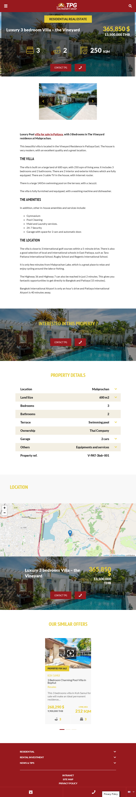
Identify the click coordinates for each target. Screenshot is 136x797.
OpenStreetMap (118, 555)
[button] (62, 729)
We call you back (94, 792)
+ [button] (4, 508)
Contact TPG (60, 67)
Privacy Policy (68, 783)
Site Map (68, 779)
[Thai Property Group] (68, 6)
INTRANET (68, 775)
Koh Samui (54, 675)
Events (31, 792)
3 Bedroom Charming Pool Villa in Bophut (67, 681)
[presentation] (43, 101)
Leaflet (106, 555)
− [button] (4, 513)
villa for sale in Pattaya (49, 134)
